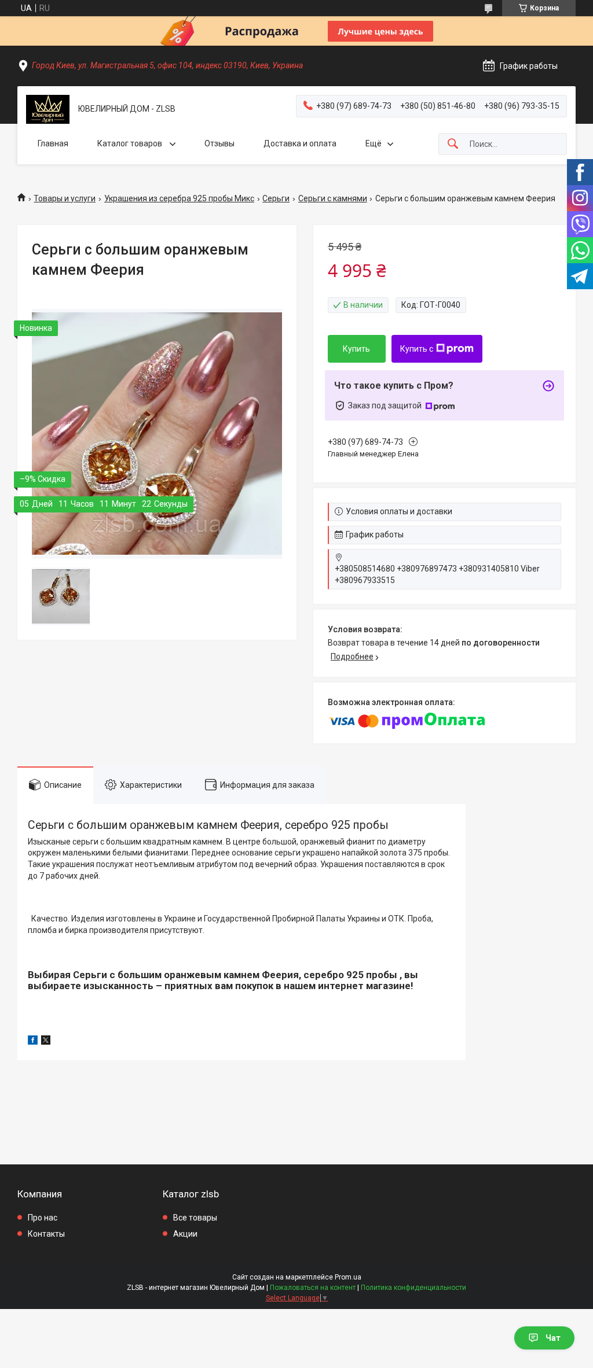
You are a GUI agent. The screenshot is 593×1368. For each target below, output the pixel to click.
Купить (356, 348)
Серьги (276, 198)
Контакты (46, 1233)
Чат (553, 1338)
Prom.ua (348, 1277)
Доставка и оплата (299, 143)
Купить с (416, 348)
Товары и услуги (65, 198)
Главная (53, 143)
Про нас (42, 1217)
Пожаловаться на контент (313, 1288)
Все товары (195, 1217)
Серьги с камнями (332, 198)
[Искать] (453, 144)
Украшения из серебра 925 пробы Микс (179, 198)
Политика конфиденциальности (413, 1288)
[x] (45, 1041)
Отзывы (219, 143)
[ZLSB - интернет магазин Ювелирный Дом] (47, 109)
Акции (185, 1233)
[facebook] (33, 1041)
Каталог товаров (130, 143)
